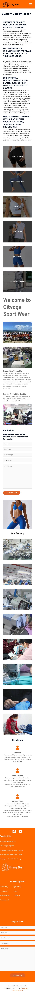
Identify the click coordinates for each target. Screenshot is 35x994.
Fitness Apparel (4, 900)
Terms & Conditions (17, 990)
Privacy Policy (25, 988)
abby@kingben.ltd (9, 846)
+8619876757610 (12, 850)
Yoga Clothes (4, 891)
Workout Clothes (5, 895)
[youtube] (20, 831)
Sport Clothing (4, 887)
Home (16, 891)
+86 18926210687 (12, 854)
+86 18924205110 (12, 859)
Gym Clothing (17, 887)
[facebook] (14, 831)
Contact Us (17, 895)
